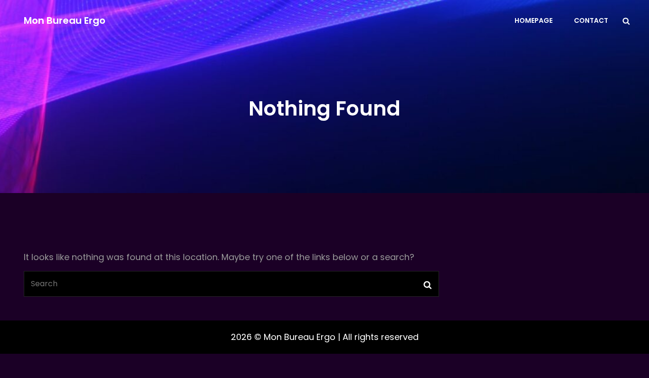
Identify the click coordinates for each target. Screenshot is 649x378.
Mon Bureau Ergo (64, 20)
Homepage (534, 20)
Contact (591, 20)
